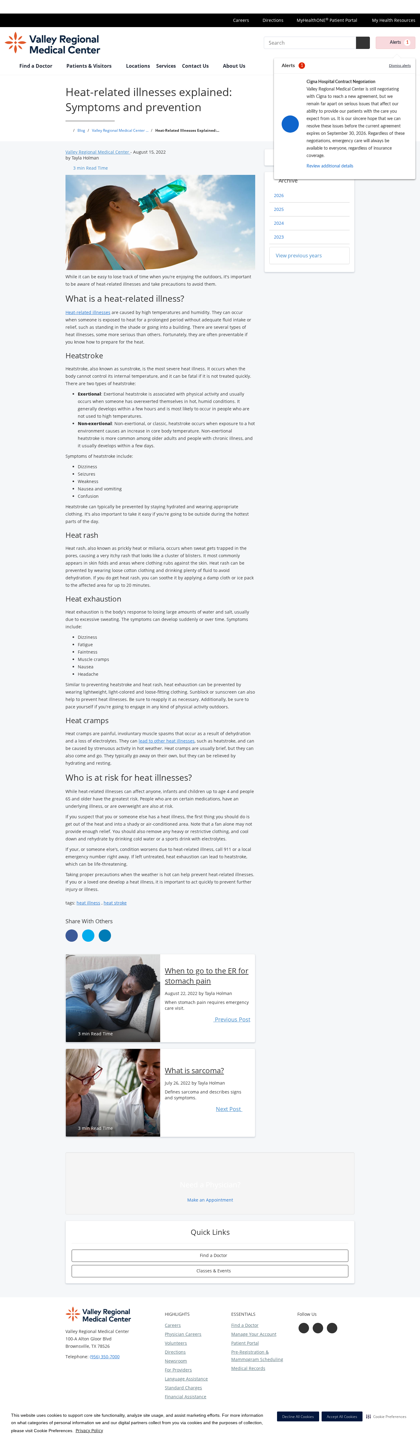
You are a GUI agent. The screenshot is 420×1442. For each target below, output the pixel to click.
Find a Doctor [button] (36, 65)
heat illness (88, 903)
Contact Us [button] (196, 65)
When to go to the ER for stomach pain (206, 975)
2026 (279, 195)
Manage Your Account (253, 1334)
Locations (138, 65)
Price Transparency (341, 7)
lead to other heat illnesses (167, 741)
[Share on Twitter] (88, 935)
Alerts (399, 42)
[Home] (9, 66)
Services (166, 65)
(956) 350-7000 (105, 1356)
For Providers (178, 1370)
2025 (279, 209)
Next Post (229, 1109)
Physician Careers (183, 1334)
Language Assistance (186, 1379)
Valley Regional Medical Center (97, 152)
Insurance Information (392, 7)
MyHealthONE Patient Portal (327, 20)
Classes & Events (213, 1271)
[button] (386, 1416)
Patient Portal (245, 1343)
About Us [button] (235, 65)
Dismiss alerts (400, 65)
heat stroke (115, 903)
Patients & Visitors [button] (89, 65)
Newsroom (176, 1361)
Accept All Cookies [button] (342, 1416)
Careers (241, 20)
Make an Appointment (210, 1200)
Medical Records (248, 1368)
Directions (273, 20)
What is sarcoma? (194, 1070)
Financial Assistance (185, 1397)
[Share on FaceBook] (71, 935)
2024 (279, 223)
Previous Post (231, 1019)
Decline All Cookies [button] (298, 1416)
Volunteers (176, 1343)
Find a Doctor (213, 1255)
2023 (279, 237)
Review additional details (330, 166)
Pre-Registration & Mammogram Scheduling (257, 1355)
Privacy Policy (89, 1430)
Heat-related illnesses (87, 312)
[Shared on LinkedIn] (105, 935)
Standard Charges (183, 1388)
